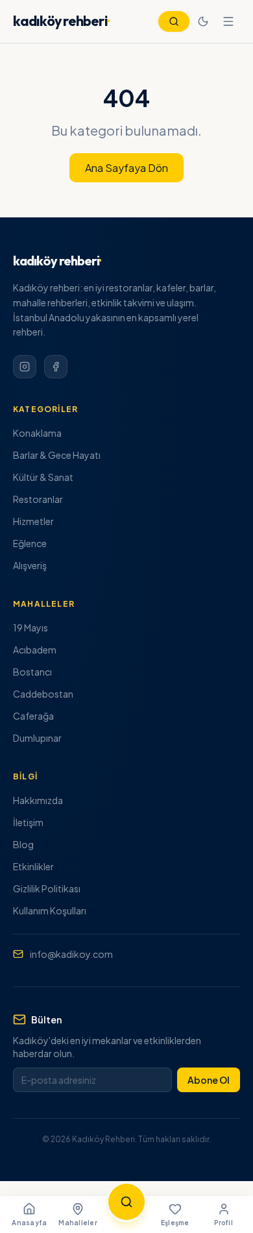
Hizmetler (33, 521)
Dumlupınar (37, 738)
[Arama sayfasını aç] (173, 21)
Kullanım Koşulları (49, 910)
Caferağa (33, 716)
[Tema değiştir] (203, 21)
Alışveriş (30, 565)
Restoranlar (38, 499)
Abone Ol (208, 1080)
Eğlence (30, 543)
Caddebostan (43, 694)
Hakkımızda (38, 800)
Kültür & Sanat (43, 477)
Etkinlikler (33, 866)
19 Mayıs (30, 627)
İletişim (28, 822)
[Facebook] (55, 366)
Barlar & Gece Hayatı (57, 455)
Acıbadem (34, 649)
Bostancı (32, 672)
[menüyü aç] (228, 21)
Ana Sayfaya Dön (126, 168)
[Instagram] (24, 366)
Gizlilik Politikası (46, 888)
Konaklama (37, 433)
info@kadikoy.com (71, 954)
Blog (23, 844)
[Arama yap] (126, 1202)
